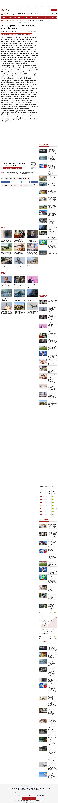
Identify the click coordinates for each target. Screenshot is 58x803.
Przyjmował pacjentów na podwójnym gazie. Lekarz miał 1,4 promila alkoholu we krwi (32, 253)
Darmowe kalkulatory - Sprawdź (12, 168)
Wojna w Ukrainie (30, 20)
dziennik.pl (22, 6)
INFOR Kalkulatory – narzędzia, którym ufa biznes (14, 164)
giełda (6, 178)
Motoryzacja (38, 17)
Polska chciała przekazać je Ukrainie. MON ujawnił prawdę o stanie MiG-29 (19, 267)
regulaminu (29, 795)
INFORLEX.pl (29, 6)
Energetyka (31, 17)
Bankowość (51, 17)
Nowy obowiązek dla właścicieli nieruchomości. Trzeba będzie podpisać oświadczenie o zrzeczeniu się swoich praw (6, 267)
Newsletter (42, 6)
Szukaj (54, 9)
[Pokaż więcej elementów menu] (57, 14)
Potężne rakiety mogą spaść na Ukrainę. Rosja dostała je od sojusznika (6, 312)
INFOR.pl (17, 6)
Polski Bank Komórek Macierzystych (21, 178)
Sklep (56, 6)
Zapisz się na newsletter (25, 34)
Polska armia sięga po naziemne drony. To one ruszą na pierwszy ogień (6, 253)
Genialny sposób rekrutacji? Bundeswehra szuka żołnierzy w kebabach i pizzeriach (19, 312)
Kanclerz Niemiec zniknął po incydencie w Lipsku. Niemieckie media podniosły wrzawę (6, 286)
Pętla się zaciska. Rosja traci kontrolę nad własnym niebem (32, 299)
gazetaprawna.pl (49, 6)
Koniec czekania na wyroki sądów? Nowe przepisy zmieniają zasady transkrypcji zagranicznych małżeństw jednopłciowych (18, 253)
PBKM (11, 178)
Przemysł (20, 17)
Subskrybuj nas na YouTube (10, 34)
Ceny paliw (22, 20)
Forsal (2, 22)
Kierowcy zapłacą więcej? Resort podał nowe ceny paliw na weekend (18, 240)
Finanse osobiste (14, 20)
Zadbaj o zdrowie (39, 20)
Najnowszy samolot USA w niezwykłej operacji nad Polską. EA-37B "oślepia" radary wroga (32, 312)
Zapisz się (29, 798)
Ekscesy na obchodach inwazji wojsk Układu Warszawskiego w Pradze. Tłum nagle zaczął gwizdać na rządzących (19, 286)
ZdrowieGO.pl (36, 6)
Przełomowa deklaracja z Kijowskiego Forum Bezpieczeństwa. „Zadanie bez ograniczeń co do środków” (32, 286)
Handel (25, 17)
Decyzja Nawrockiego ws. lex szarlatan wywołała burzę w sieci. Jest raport (32, 240)
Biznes (3, 17)
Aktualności (10, 17)
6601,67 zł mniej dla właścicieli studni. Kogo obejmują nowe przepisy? (6, 240)
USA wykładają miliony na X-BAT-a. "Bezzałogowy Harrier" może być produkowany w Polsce (19, 299)
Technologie (44, 17)
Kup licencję (30, 173)
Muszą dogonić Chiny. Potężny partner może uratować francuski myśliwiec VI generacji (6, 299)
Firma (15, 17)
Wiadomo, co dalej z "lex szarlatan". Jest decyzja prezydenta (32, 267)
